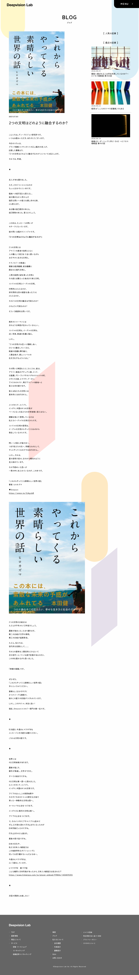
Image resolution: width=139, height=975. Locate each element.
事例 (54, 932)
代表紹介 (57, 947)
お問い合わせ (57, 958)
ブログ (54, 936)
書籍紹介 (57, 950)
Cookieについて (89, 943)
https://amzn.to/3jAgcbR (21, 493)
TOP (13, 932)
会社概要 (57, 943)
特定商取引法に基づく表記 (92, 936)
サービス (14, 943)
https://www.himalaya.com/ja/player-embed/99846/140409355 (41, 875)
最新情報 (14, 936)
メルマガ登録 (87, 932)
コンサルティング (18, 950)
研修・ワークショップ (19, 947)
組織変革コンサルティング (21, 954)
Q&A (54, 954)
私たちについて (57, 939)
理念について (16, 939)
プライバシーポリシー (90, 939)
